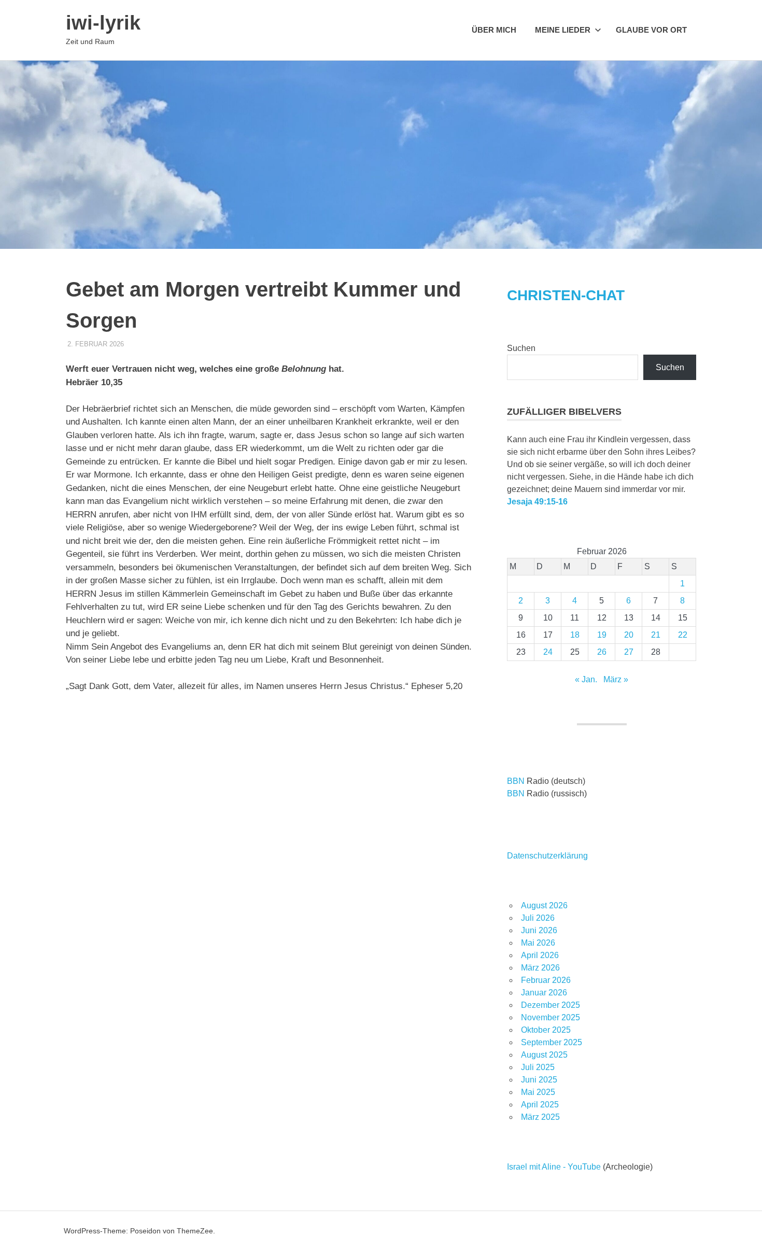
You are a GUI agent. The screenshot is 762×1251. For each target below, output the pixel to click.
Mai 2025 (538, 1092)
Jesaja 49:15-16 (537, 501)
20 (628, 634)
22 (682, 634)
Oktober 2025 (546, 1029)
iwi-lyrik (103, 23)
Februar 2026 (546, 980)
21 (655, 634)
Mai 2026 (538, 942)
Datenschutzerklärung (547, 855)
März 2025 (540, 1117)
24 (548, 652)
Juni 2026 (539, 930)
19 (601, 634)
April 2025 (540, 1104)
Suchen (521, 348)
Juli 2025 (538, 1067)
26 (601, 652)
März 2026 (540, 967)
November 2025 (550, 1017)
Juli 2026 (538, 917)
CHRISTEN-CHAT (566, 295)
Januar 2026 (544, 992)
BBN (516, 781)
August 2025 (544, 1054)
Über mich (494, 29)
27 (628, 652)
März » (615, 679)
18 (575, 634)
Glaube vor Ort (651, 29)
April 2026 (540, 955)
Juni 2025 (539, 1079)
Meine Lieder (562, 29)
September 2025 (551, 1042)
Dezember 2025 (550, 1005)
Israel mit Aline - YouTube (554, 1166)
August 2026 (544, 905)
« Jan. (586, 679)
